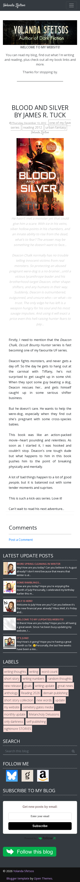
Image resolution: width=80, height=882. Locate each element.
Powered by (30, 838)
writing (33, 671)
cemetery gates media (38, 707)
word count (49, 671)
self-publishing (36, 721)
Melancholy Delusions (44, 714)
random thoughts (60, 678)
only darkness (13, 721)
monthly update (14, 714)
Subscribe (40, 826)
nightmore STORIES (17, 729)
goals (28, 686)
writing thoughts (15, 671)
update (60, 700)
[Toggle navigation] (71, 5)
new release (12, 686)
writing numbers (33, 678)
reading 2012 (33, 127)
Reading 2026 (30, 693)
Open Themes (43, 878)
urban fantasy (55, 127)
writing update (44, 686)
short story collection (18, 700)
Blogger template (17, 878)
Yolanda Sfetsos (23, 871)
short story (11, 678)
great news (65, 686)
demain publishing (55, 693)
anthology (11, 693)
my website (11, 707)
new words (44, 700)
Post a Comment (21, 540)
